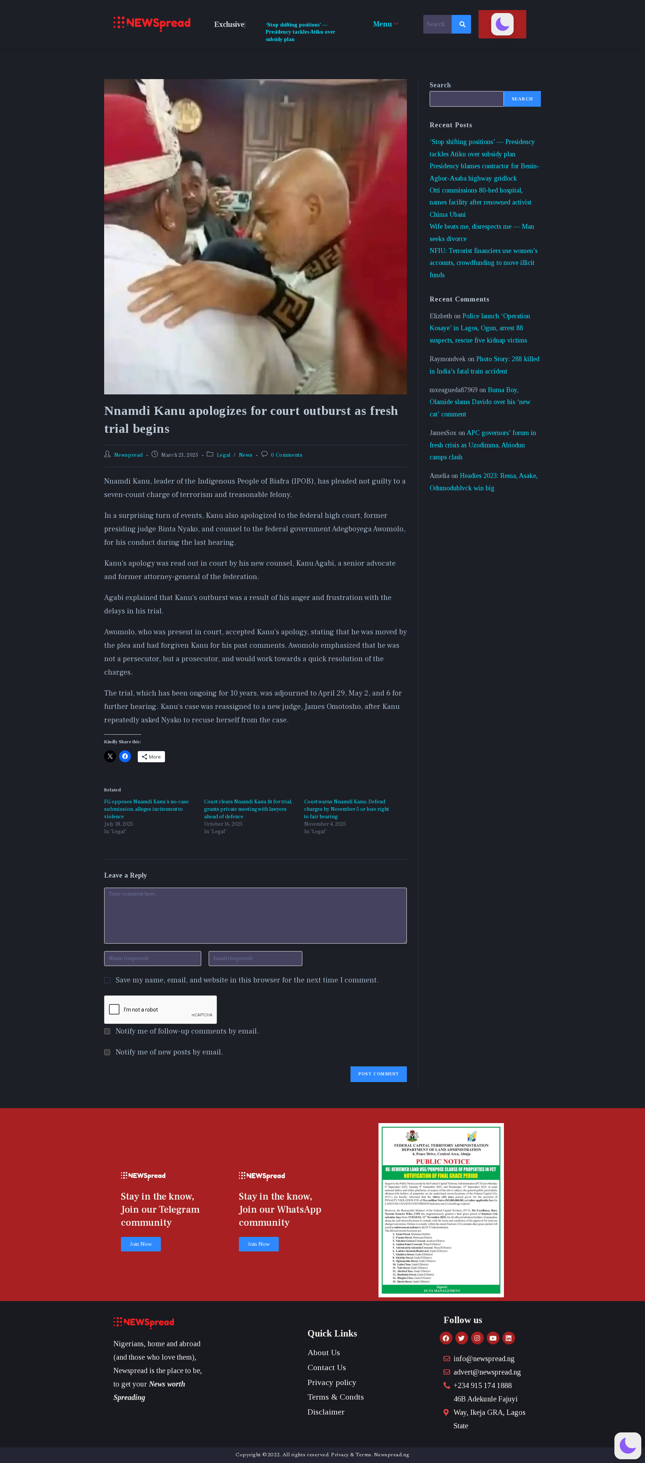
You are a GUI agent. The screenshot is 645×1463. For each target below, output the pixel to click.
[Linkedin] (508, 1338)
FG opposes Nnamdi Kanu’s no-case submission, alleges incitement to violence (146, 809)
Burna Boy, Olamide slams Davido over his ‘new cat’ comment (480, 402)
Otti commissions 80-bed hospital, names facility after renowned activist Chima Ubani (481, 202)
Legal (224, 455)
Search (440, 85)
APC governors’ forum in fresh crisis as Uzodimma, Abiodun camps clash (483, 445)
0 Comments (286, 455)
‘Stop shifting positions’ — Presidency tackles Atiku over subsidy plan (300, 32)
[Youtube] (493, 1338)
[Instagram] (477, 1338)
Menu (382, 24)
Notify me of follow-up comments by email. (187, 1031)
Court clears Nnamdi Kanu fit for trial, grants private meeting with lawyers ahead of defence (248, 809)
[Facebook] (446, 1338)
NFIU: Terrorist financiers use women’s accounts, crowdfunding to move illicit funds (484, 263)
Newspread (128, 455)
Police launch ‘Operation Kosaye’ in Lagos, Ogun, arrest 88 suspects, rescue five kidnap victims (480, 328)
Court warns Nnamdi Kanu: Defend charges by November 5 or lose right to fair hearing (346, 809)
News (246, 455)
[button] (502, 24)
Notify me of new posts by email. (169, 1052)
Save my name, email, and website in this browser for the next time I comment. (247, 980)
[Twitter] (461, 1338)
